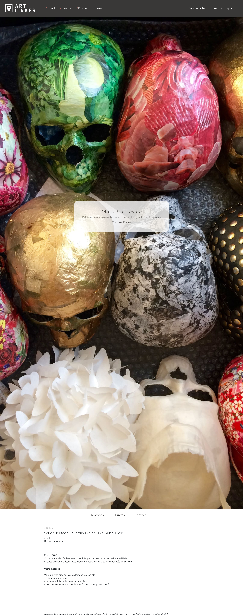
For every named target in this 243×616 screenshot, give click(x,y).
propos (65, 8)
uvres (97, 8)
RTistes (81, 8)
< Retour (49, 528)
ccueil (50, 8)
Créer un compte (221, 8)
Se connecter (197, 8)
